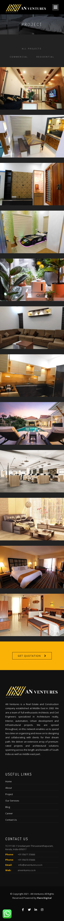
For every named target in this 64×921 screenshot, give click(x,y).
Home (8, 781)
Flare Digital (44, 898)
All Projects (31, 48)
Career (9, 813)
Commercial (19, 56)
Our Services (12, 800)
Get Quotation (29, 655)
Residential (45, 56)
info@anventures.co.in (30, 864)
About (8, 787)
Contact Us (11, 819)
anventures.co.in (27, 870)
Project (9, 794)
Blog (7, 807)
